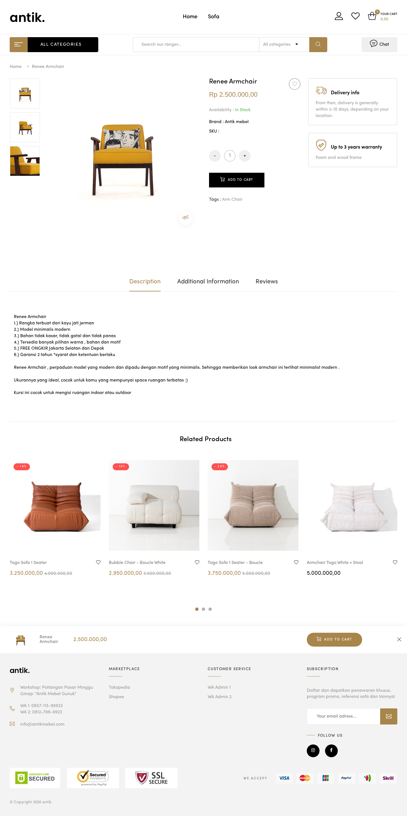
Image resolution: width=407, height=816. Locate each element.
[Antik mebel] (21, 670)
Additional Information (208, 282)
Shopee (116, 697)
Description (145, 282)
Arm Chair (232, 199)
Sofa (213, 17)
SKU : (214, 131)
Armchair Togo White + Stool (335, 563)
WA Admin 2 (219, 697)
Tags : (215, 199)
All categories (277, 44)
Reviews (267, 282)
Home (190, 17)
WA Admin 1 (219, 687)
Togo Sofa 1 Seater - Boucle (235, 563)
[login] (339, 18)
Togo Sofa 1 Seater (28, 563)
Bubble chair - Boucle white (137, 563)
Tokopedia (119, 687)
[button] (382, 17)
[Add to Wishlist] (294, 84)
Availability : (221, 110)
